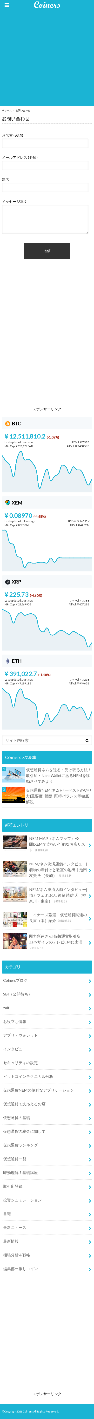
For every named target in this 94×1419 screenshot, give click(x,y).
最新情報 (11, 1241)
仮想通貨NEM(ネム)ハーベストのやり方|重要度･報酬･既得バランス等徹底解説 (59, 796)
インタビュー (14, 1049)
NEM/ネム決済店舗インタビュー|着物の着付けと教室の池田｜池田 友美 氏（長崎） (58, 870)
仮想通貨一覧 (14, 1158)
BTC (16, 423)
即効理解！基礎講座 (20, 1172)
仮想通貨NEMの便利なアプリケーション (38, 1090)
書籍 (7, 1213)
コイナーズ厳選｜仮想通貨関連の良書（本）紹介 (58, 917)
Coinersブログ (15, 980)
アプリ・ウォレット (20, 1035)
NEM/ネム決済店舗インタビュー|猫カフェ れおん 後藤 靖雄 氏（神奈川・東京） (58, 895)
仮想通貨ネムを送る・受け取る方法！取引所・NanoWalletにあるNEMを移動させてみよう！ (59, 775)
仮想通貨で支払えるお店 (24, 1103)
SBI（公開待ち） (17, 994)
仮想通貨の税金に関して (24, 1131)
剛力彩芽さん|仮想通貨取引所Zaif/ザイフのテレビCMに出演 (55, 942)
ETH (16, 661)
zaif (6, 1007)
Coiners (28, 1411)
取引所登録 (12, 1186)
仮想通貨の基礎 (16, 1117)
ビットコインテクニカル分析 (28, 1076)
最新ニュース (14, 1227)
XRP (16, 581)
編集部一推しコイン (20, 1268)
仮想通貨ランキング (20, 1145)
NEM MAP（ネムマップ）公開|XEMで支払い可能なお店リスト (57, 844)
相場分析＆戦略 (16, 1255)
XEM (16, 502)
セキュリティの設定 (20, 1062)
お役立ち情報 (14, 1021)
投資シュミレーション (22, 1200)
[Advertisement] (47, 59)
